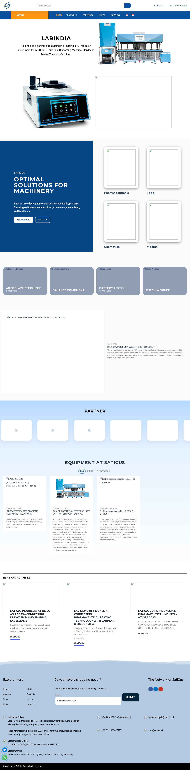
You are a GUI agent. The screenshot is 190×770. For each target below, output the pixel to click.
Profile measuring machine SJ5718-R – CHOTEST (117, 512)
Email (58, 695)
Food (150, 193)
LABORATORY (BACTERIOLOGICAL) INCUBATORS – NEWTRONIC (22, 512)
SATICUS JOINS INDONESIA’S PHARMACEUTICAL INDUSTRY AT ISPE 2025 (157, 614)
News (102, 15)
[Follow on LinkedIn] (155, 689)
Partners (88, 15)
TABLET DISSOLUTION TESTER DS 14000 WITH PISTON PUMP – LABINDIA (71, 512)
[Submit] (127, 5)
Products (71, 15)
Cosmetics (112, 247)
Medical (152, 247)
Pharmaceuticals (116, 193)
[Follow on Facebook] (150, 689)
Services (115, 15)
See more (15, 637)
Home (59, 15)
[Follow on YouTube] (160, 689)
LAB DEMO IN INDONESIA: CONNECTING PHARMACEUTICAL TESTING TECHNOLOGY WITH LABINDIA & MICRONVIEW (94, 617)
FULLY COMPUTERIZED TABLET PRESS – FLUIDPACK (130, 347)
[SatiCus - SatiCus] (7, 5)
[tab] (82, 471)
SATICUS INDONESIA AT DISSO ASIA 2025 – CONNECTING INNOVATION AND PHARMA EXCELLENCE (30, 615)
